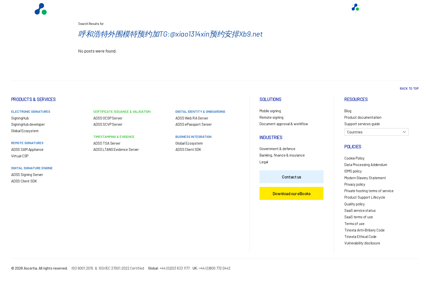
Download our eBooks (291, 193)
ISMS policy (353, 171)
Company (336, 8)
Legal (264, 162)
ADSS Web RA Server (191, 118)
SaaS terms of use (358, 217)
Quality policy (354, 204)
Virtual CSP (19, 156)
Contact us (312, 8)
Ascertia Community (379, 8)
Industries (287, 8)
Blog (347, 111)
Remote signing (271, 117)
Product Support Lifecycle (364, 197)
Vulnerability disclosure (362, 243)
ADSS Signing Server (27, 174)
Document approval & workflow (284, 123)
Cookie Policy (354, 158)
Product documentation (362, 117)
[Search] (409, 8)
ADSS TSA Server (106, 143)
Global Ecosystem (256, 8)
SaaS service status (360, 210)
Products (225, 8)
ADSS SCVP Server (107, 124)
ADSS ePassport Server (193, 124)
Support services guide (362, 123)
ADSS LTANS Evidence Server (116, 149)
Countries (355, 132)
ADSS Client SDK (24, 181)
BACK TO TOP (409, 88)
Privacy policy (354, 184)
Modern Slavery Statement (365, 177)
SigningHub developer (28, 124)
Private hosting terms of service (368, 190)
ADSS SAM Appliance (27, 149)
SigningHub (20, 118)
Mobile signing (270, 111)
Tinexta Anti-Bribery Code (364, 230)
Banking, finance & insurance (282, 155)
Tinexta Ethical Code (360, 236)
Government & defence (277, 148)
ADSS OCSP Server (107, 118)
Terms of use (354, 223)
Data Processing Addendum (365, 164)
